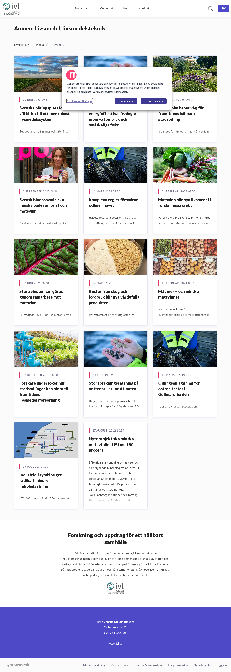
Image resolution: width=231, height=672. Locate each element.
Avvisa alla (126, 101)
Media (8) (42, 45)
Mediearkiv (106, 8)
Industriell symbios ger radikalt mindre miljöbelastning (40, 480)
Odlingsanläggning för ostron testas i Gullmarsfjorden (179, 389)
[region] (117, 88)
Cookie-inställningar (79, 101)
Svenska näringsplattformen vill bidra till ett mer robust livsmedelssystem (45, 113)
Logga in (221, 665)
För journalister (178, 665)
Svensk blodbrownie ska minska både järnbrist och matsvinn (43, 205)
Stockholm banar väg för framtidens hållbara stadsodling (181, 113)
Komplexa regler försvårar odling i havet (113, 202)
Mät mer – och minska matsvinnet (178, 294)
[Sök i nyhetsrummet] (210, 8)
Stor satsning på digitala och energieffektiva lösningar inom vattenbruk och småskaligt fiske (115, 116)
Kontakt (143, 8)
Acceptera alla (154, 101)
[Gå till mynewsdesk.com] (17, 665)
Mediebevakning (94, 665)
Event (126, 8)
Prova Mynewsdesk (149, 665)
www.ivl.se (115, 643)
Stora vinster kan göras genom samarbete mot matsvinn (41, 297)
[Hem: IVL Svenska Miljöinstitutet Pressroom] (11, 8)
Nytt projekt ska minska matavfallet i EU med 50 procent (111, 444)
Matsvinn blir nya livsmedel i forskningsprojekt (184, 202)
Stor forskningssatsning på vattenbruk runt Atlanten (114, 386)
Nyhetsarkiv (83, 8)
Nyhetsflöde (202, 665)
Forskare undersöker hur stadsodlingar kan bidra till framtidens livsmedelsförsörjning (44, 392)
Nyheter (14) (22, 45)
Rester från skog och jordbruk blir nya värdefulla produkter (114, 297)
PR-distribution (121, 665)
